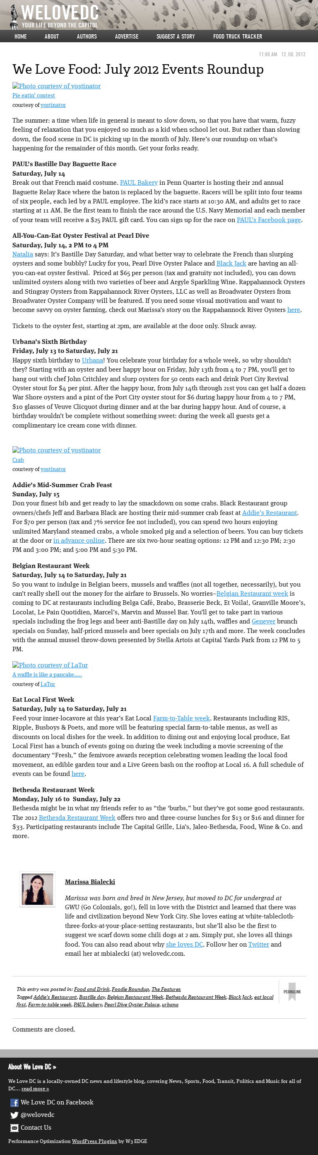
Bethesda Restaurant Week (77, 818)
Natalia (22, 254)
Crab (18, 460)
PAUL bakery (88, 1005)
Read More (33, 1089)
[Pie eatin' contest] (56, 86)
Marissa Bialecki (90, 882)
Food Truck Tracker (237, 36)
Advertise (126, 36)
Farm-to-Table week (181, 718)
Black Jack (231, 264)
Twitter (258, 945)
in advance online (79, 541)
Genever (263, 622)
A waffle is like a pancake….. (47, 675)
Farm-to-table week (49, 1005)
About (52, 36)
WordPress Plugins (94, 1141)
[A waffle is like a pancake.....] (50, 665)
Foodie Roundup (130, 989)
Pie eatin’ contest (33, 96)
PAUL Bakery (139, 183)
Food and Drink (91, 989)
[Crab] (56, 451)
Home (20, 36)
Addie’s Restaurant (269, 513)
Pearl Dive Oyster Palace (131, 1005)
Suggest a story (176, 36)
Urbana (92, 361)
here (293, 310)
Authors (87, 36)
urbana (170, 1005)
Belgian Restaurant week (252, 594)
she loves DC (184, 945)
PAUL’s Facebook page (269, 220)
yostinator (53, 105)
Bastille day (92, 997)
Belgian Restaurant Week (135, 997)
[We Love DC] (163, 17)
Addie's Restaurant (55, 997)
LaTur (48, 684)
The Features (166, 989)
